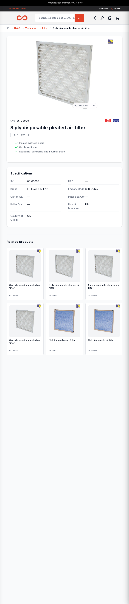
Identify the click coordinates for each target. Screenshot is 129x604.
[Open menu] (11, 18)
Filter (45, 28)
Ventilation (31, 28)
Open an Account (17, 8)
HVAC (17, 28)
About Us (103, 8)
